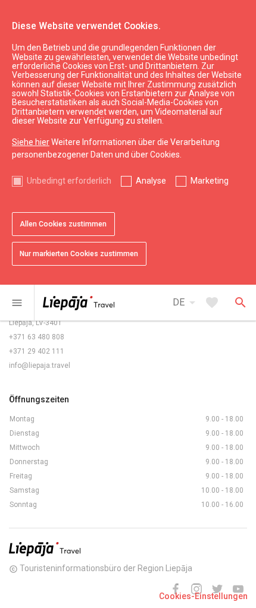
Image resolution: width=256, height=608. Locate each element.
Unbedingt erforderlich (69, 180)
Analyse (151, 180)
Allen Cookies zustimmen (63, 224)
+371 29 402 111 (36, 351)
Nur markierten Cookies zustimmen (79, 254)
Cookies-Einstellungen (203, 596)
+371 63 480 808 (36, 337)
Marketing (210, 180)
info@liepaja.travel (39, 365)
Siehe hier (30, 142)
